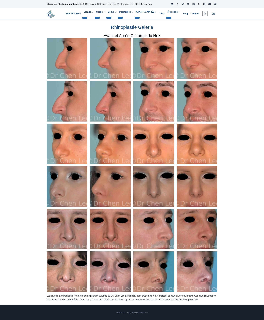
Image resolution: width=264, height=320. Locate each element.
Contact (195, 13)
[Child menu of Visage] (84, 18)
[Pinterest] (193, 4)
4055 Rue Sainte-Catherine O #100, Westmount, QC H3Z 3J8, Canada (115, 4)
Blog (185, 13)
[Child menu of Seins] (108, 18)
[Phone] (177, 4)
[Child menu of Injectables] (120, 18)
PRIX (162, 13)
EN (213, 13)
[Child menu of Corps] (97, 18)
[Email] (172, 4)
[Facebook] (204, 4)
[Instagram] (215, 4)
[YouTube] (209, 4)
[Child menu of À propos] (168, 18)
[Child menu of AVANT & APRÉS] (137, 18)
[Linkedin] (188, 4)
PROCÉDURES (73, 13)
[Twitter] (182, 4)
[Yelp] (199, 4)
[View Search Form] (205, 13)
